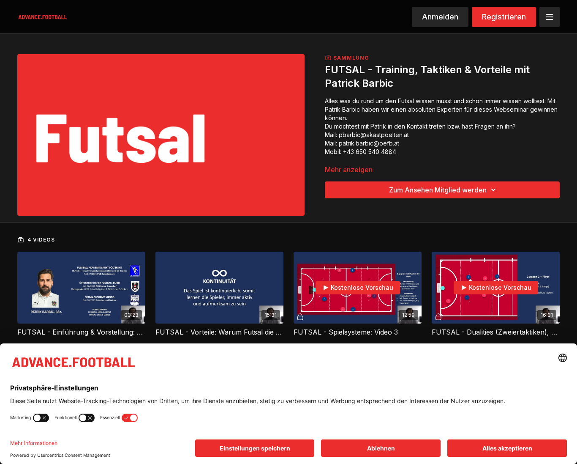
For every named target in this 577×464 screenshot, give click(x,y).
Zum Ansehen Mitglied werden (438, 190)
